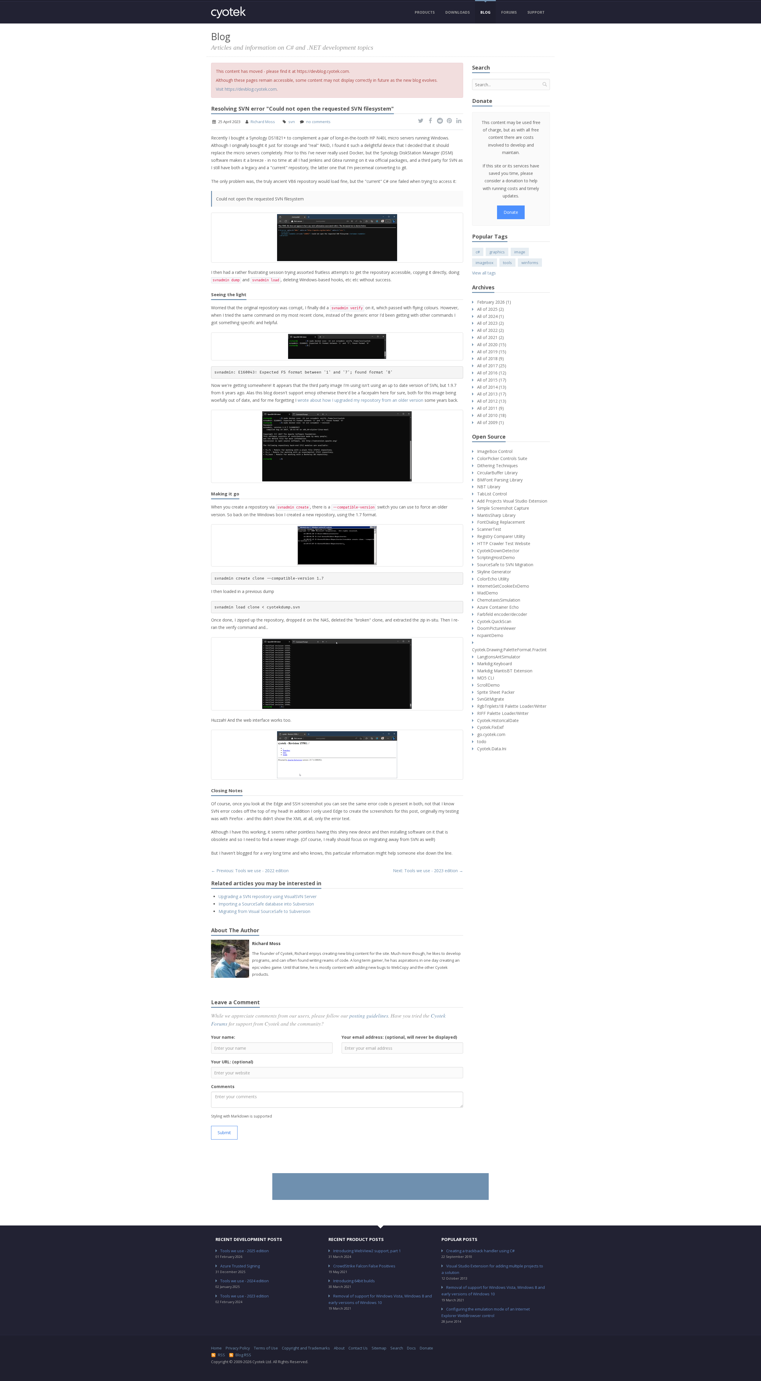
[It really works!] (337, 755)
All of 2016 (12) (491, 373)
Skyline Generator (494, 572)
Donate (511, 212)
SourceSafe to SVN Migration (505, 564)
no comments (318, 121)
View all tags (484, 273)
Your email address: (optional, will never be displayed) (399, 1037)
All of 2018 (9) (490, 358)
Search (396, 1348)
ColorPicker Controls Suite (502, 458)
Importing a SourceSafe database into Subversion (266, 904)
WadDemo (487, 593)
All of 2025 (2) (490, 309)
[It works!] (337, 673)
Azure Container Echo (498, 607)
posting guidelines (368, 1015)
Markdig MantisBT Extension (504, 671)
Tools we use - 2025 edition (244, 1250)
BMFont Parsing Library (500, 480)
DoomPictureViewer (496, 628)
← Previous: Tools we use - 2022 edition (250, 870)
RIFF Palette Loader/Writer (503, 713)
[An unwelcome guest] (337, 238)
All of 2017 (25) (491, 365)
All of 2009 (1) (490, 422)
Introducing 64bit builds (354, 1280)
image (519, 252)
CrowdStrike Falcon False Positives (364, 1266)
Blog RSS (243, 1355)
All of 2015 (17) (491, 380)
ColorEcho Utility (493, 579)
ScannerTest (489, 529)
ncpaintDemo (490, 635)
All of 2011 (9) (490, 408)
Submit (224, 1132)
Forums (509, 12)
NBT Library (488, 486)
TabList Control (492, 494)
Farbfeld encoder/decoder (502, 614)
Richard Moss (263, 121)
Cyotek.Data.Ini (491, 748)
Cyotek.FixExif (490, 727)
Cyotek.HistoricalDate (498, 720)
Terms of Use (266, 1348)
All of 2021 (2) (490, 337)
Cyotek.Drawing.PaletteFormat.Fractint (509, 649)
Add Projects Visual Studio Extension (512, 501)
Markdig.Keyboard (494, 663)
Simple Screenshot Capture (503, 508)
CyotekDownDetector (498, 550)
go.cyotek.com (491, 734)
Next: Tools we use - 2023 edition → (428, 870)
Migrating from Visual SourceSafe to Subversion (264, 911)
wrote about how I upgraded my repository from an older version (360, 400)
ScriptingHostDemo (496, 557)
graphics (497, 252)
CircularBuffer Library (497, 472)
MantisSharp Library (496, 515)
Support (536, 12)
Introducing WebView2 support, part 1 (367, 1250)
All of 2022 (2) (490, 330)
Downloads (457, 12)
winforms (529, 262)
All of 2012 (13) (491, 401)
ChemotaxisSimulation (498, 600)
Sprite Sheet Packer (496, 692)
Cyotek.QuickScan (494, 621)
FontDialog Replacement (501, 522)
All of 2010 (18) (491, 415)
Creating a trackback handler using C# (480, 1250)
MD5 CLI (485, 678)
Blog (485, 12)
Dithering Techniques (497, 465)
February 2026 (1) (494, 302)
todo (481, 741)
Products (425, 12)
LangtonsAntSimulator (498, 657)
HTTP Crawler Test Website (503, 543)
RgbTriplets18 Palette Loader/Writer (511, 706)
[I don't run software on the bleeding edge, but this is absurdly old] (337, 446)
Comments (223, 1086)
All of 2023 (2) (490, 323)
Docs (411, 1348)
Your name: (223, 1037)
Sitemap (379, 1348)
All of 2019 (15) (491, 351)
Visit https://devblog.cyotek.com (246, 89)
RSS (221, 1355)
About (339, 1348)
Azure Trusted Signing (240, 1266)
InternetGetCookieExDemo (503, 586)
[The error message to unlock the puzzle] (337, 346)
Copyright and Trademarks (306, 1348)
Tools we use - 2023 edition (244, 1296)
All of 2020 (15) (491, 344)
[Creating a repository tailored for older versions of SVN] (337, 545)
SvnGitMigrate (490, 699)
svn (291, 121)
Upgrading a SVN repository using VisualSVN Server (267, 896)
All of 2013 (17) (491, 394)
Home (216, 1348)
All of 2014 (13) (491, 387)
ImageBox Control (494, 451)
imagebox (484, 262)
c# (478, 252)
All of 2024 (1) (490, 316)
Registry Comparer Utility (501, 536)
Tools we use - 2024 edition (244, 1280)
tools (507, 262)
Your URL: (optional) (232, 1062)
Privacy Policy (238, 1348)
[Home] (228, 12)
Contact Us (358, 1348)
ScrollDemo (488, 685)
